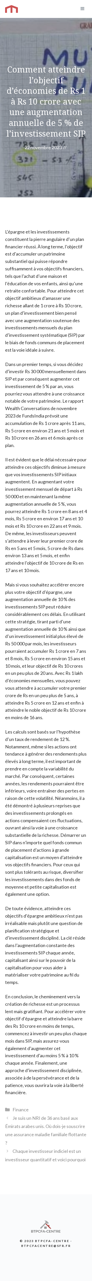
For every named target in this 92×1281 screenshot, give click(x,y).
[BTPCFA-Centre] (11, 9)
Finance (21, 1109)
